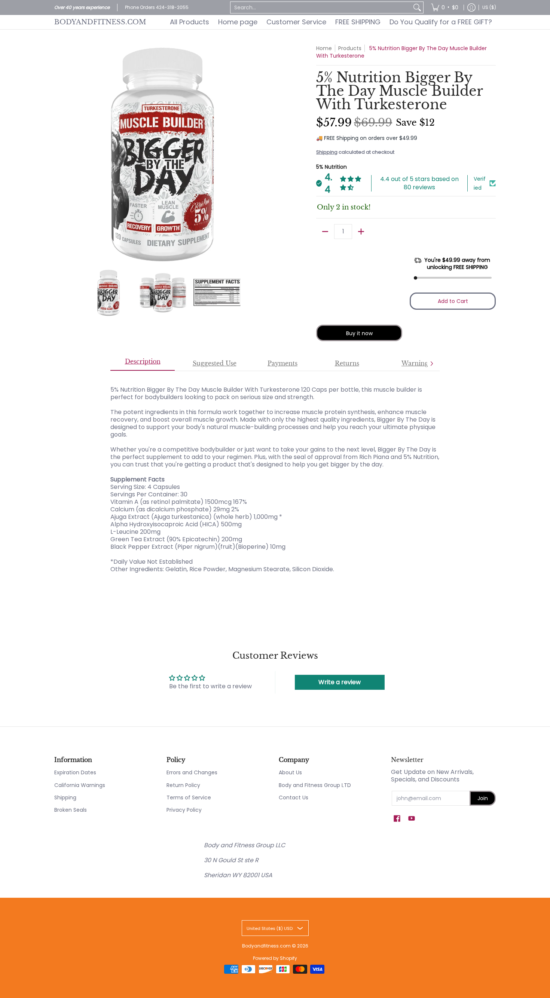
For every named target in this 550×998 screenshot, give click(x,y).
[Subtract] (325, 232)
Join (482, 798)
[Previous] (59, 153)
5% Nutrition (331, 167)
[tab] (142, 363)
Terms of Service (188, 797)
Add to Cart (453, 301)
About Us (290, 772)
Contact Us (293, 797)
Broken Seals (70, 810)
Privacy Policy (184, 810)
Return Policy (183, 785)
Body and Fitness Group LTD (315, 785)
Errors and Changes (191, 772)
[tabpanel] (275, 476)
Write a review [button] (339, 682)
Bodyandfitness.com (100, 22)
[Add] (361, 232)
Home (324, 48)
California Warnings (79, 785)
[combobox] (320, 7)
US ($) (489, 7)
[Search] (417, 7)
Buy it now (359, 333)
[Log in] (471, 7)
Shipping (326, 152)
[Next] (266, 153)
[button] (397, 818)
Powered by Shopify (275, 958)
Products (349, 48)
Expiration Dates (75, 772)
